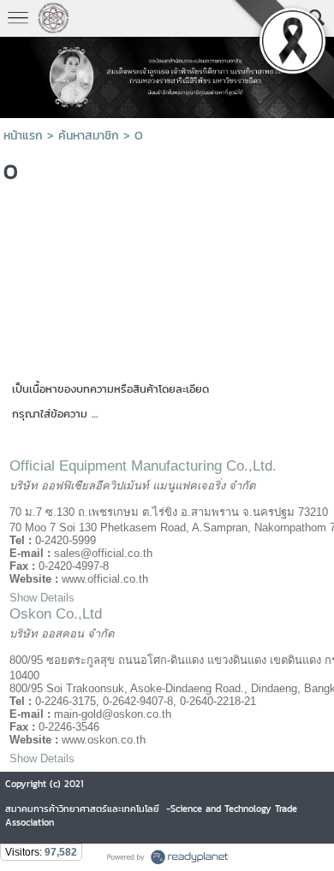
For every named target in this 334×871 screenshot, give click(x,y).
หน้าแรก (23, 136)
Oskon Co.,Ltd (55, 614)
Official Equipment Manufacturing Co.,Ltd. (143, 466)
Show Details (42, 597)
